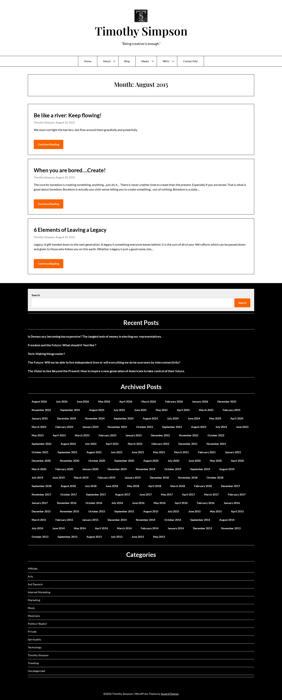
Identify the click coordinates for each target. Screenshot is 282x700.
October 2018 (215, 477)
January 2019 (133, 477)
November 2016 (66, 502)
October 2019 (172, 469)
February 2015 (64, 519)
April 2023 (59, 435)
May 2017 (167, 494)
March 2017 (211, 494)
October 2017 (68, 494)
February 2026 (174, 401)
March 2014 (124, 528)
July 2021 (116, 452)
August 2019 (226, 469)
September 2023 (172, 426)
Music (31, 608)
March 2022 (135, 443)
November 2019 (145, 469)
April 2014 (101, 528)
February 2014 (149, 528)
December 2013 (202, 528)
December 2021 (187, 443)
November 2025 (41, 410)
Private (32, 631)
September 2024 (124, 418)
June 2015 (194, 511)
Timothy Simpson (141, 30)
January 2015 (90, 519)
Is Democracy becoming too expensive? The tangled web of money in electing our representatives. (95, 336)
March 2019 (81, 477)
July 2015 (173, 511)
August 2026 (39, 401)
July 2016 (117, 502)
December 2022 (160, 435)
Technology (34, 647)
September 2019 (200, 469)
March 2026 (148, 401)
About (106, 61)
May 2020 (216, 460)
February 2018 (203, 486)
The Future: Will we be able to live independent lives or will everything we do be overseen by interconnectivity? (104, 362)
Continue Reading (48, 144)
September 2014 (200, 519)
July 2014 (37, 528)
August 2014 (226, 519)
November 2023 (117, 426)
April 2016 (181, 502)
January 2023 (133, 435)
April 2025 (183, 410)
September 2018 (41, 486)
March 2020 (39, 469)
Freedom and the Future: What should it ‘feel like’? (62, 345)
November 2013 (231, 528)
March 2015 (39, 519)
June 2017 (145, 494)
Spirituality (34, 639)
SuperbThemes (170, 693)
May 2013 (159, 536)
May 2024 (215, 418)
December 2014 (117, 519)
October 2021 (40, 452)
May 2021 (159, 452)
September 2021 (67, 452)
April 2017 (188, 494)
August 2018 (68, 486)
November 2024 (95, 418)
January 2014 (176, 528)
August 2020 (150, 460)
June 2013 (138, 536)
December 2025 (226, 401)
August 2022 (68, 443)
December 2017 (230, 486)
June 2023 (242, 426)
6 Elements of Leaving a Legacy (70, 229)
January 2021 (233, 452)
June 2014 (58, 528)
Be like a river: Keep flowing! (67, 115)
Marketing (34, 600)
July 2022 (90, 443)
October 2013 (40, 536)
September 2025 (70, 410)
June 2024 (194, 418)
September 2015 (124, 511)
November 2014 (145, 519)
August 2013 (94, 536)
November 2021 (216, 443)
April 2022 (112, 443)
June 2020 (194, 460)
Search (36, 295)
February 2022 (160, 443)
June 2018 (112, 486)
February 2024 (64, 426)
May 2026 (104, 401)
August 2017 (122, 494)
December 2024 (66, 418)
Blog (127, 61)
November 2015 (69, 511)
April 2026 (125, 401)
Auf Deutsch (35, 584)
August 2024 (150, 418)
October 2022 (216, 435)
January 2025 (40, 418)
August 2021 (94, 452)
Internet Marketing (39, 592)
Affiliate (32, 568)
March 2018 (177, 486)
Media (145, 61)
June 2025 (140, 410)
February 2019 (106, 477)
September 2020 (124, 460)
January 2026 (200, 401)
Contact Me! (190, 61)
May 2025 (162, 410)
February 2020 (64, 469)
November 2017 (41, 494)
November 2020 (69, 460)
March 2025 (206, 410)
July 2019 (37, 477)
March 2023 (82, 435)
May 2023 (38, 435)
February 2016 (205, 502)
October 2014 (172, 519)
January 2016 (232, 502)
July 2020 (173, 460)
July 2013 (116, 536)
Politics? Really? (37, 623)
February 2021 (207, 452)
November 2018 (187, 477)
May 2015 (216, 511)
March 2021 (181, 452)
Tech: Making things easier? (46, 353)
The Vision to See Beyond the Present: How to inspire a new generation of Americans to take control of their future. (106, 371)
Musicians (34, 615)
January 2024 (90, 426)
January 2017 (40, 502)
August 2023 (198, 426)
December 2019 (117, 469)
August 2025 (96, 410)
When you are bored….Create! (70, 170)
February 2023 (107, 435)
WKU (166, 61)
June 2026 (83, 401)
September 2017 (96, 494)
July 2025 (119, 410)
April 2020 (237, 460)
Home (87, 61)
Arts (30, 576)
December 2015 (41, 511)
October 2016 (94, 502)
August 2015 (150, 511)
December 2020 (41, 460)
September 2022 (41, 443)
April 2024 (236, 418)
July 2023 (221, 426)
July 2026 (62, 401)
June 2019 (58, 477)
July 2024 (173, 418)
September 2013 (67, 536)
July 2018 (90, 486)
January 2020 (90, 469)
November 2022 (188, 435)
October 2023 (144, 426)
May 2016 (160, 502)
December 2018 (159, 477)
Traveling (33, 663)
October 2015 (96, 511)
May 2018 (133, 486)
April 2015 (237, 511)
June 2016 (138, 502)
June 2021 (138, 452)
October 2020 (96, 460)
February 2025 (231, 410)
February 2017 (237, 494)
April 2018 (154, 486)
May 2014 (80, 528)
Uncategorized (36, 671)
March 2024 (39, 426)
